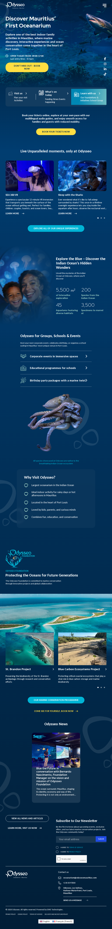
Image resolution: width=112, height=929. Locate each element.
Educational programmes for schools (53, 368)
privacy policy (75, 852)
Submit (101, 839)
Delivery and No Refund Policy (56, 914)
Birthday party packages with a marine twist (58, 380)
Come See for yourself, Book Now (54, 711)
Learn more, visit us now (22, 828)
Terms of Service (76, 847)
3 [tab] (104, 218)
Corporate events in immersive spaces (54, 356)
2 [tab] (101, 218)
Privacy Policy (11, 914)
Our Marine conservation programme (56, 700)
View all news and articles (27, 818)
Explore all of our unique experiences (56, 228)
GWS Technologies (55, 909)
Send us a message (72, 900)
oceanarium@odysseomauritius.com (80, 878)
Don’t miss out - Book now (27, 67)
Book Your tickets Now (56, 131)
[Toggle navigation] (104, 5)
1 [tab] (98, 218)
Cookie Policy (23, 914)
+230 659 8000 (69, 883)
